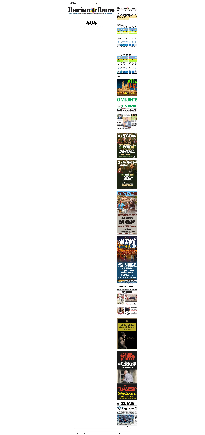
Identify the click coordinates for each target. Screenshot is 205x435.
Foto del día (103, 3)
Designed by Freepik (116, 433)
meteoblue (119, 49)
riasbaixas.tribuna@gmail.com (123, 14)
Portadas (126, 426)
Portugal (85, 3)
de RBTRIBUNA (126, 19)
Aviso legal (117, 3)
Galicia (80, 3)
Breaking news (110, 3)
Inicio (90, 29)
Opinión (98, 3)
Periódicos (130, 426)
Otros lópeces (91, 3)
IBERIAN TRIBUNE (73, 3)
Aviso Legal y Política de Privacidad (127, 16)
